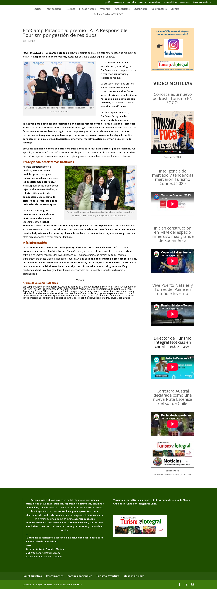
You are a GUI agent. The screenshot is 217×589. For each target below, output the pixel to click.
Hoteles (70, 9)
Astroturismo (122, 9)
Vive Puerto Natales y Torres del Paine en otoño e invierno (172, 289)
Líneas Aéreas (87, 9)
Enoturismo (140, 9)
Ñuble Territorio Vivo (202, 2)
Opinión (107, 2)
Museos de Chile (134, 576)
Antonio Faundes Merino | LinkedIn (43, 556)
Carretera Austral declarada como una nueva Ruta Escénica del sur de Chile (172, 397)
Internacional (54, 9)
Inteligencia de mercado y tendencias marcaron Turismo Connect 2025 (172, 177)
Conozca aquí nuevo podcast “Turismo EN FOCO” (173, 98)
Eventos (142, 2)
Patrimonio (185, 2)
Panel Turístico (32, 576)
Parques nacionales (80, 576)
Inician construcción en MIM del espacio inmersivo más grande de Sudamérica (173, 234)
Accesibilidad (154, 2)
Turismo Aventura (107, 576)
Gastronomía (159, 9)
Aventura (105, 9)
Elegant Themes (44, 584)
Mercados (131, 2)
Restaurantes (54, 576)
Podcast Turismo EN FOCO (108, 14)
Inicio (38, 9)
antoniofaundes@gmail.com (45, 552)
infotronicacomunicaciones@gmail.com (172, 474)
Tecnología (119, 2)
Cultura (175, 9)
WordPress (76, 584)
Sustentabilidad (170, 2)
